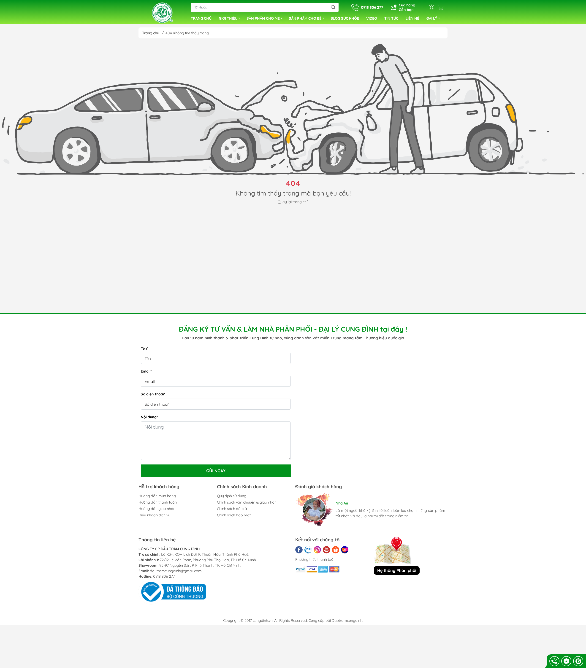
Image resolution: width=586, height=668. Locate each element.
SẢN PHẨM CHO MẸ (263, 18)
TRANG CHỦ (201, 18)
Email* (146, 371)
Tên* (144, 348)
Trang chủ (150, 33)
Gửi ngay (215, 470)
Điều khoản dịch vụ (154, 515)
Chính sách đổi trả (232, 508)
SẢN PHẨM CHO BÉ (305, 18)
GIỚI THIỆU (228, 18)
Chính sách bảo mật (234, 515)
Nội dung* (149, 417)
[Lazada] (344, 549)
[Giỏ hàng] (442, 7)
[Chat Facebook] (566, 661)
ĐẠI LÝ (431, 18)
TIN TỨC (391, 18)
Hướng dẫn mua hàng (157, 496)
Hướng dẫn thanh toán (157, 502)
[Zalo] (308, 549)
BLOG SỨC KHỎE (345, 18)
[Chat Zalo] (578, 661)
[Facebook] (299, 549)
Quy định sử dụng (231, 496)
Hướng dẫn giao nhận (156, 508)
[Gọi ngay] (554, 661)
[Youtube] (326, 549)
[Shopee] (335, 549)
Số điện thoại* (153, 394)
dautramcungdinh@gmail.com (176, 571)
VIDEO (371, 18)
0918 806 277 (164, 576)
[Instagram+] (317, 549)
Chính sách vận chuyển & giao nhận (247, 502)
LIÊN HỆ (412, 18)
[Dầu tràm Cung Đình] (162, 12)
